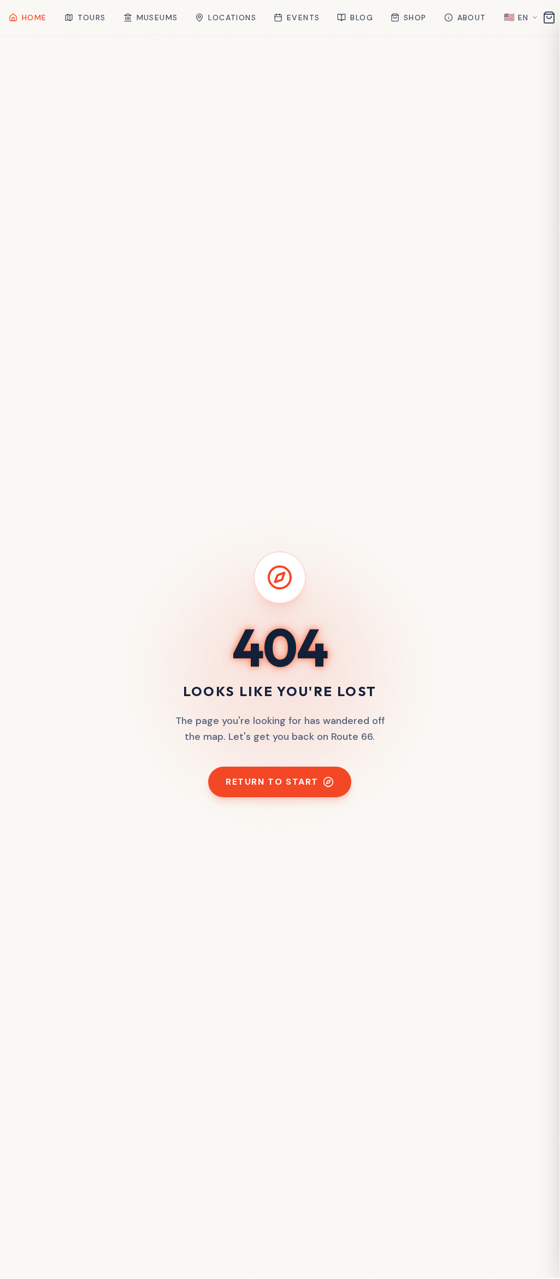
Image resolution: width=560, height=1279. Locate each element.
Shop (415, 17)
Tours (92, 17)
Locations (232, 17)
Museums (157, 17)
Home (34, 17)
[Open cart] (549, 17)
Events (303, 17)
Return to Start (272, 781)
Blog (361, 17)
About (471, 17)
